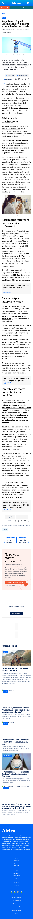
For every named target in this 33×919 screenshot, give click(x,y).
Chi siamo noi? (17, 901)
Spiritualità (16, 863)
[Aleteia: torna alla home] (16, 3)
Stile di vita (16, 860)
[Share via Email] (25, 79)
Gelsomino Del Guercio (22, 30)
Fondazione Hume (23, 94)
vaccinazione (21, 169)
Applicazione (16, 875)
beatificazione (7, 756)
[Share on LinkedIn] (19, 79)
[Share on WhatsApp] (28, 79)
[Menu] (6, 3)
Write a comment (16, 613)
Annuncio (16, 878)
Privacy (16, 913)
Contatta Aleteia (16, 910)
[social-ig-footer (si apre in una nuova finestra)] (21, 892)
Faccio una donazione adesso (15, 582)
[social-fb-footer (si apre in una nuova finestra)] (15, 892)
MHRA (17, 275)
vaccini (5, 529)
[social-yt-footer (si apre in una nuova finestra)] (11, 892)
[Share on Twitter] (22, 79)
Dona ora (3, 8)
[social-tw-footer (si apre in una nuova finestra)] (18, 892)
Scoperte (16, 865)
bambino (6, 788)
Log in (22, 606)
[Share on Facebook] (16, 79)
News (3, 14)
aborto (5, 723)
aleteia (5, 652)
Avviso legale (16, 904)
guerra (5, 691)
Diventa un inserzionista (16, 907)
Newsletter (16, 873)
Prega (20, 8)
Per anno (16, 886)
